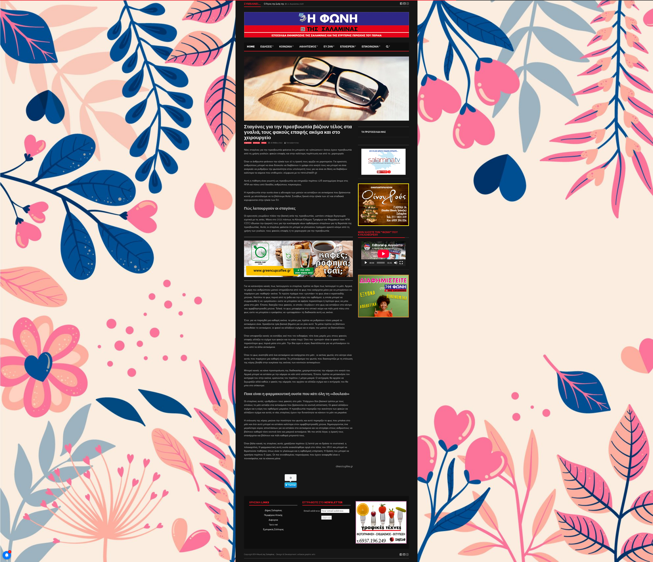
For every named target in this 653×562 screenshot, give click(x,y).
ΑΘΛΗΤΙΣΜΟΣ (307, 46)
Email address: (312, 511)
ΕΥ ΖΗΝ (328, 46)
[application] (383, 253)
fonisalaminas (293, 143)
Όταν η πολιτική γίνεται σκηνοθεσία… (282, 4)
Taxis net (273, 524)
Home (251, 46)
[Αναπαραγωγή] (365, 262)
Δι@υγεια (273, 520)
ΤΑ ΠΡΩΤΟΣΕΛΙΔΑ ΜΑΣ (373, 132)
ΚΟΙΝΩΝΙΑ (285, 46)
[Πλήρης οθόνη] (401, 262)
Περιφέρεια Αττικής (273, 515)
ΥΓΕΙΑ (264, 143)
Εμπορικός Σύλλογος (273, 529)
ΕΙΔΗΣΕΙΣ (266, 46)
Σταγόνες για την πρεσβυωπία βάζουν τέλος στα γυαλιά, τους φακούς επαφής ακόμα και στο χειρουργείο (298, 132)
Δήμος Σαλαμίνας (273, 510)
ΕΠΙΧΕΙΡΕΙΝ (347, 46)
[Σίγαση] (395, 262)
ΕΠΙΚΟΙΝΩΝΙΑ (370, 46)
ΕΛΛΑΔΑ (256, 143)
